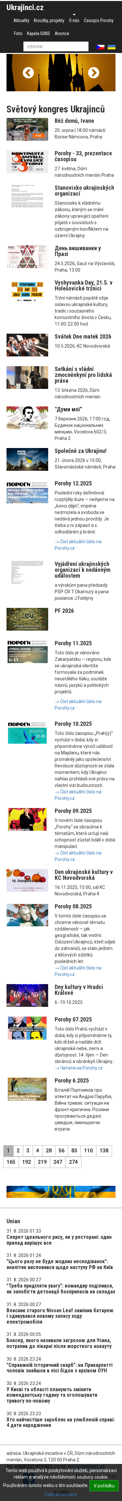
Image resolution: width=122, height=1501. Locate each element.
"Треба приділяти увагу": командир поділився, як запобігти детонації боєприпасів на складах (61, 1289)
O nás (74, 20)
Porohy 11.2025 (73, 643)
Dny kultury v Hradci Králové (79, 989)
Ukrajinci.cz (25, 7)
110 (88, 1151)
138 (104, 1151)
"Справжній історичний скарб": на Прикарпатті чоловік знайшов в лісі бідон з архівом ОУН (60, 1368)
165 (11, 1162)
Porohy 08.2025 (73, 906)
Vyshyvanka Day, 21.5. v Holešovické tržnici (84, 285)
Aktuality (21, 20)
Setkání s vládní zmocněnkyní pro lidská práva (83, 375)
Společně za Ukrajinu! (81, 450)
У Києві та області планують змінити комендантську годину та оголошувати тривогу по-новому (52, 1395)
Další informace (61, 1494)
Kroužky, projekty (49, 20)
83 (74, 1151)
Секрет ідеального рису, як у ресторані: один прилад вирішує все (59, 1240)
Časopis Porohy (99, 20)
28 (49, 1151)
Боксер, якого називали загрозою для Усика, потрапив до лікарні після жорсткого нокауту (59, 1343)
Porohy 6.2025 (72, 1080)
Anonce (62, 33)
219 (42, 1162)
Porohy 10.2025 (73, 723)
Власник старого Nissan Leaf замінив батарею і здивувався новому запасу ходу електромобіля (60, 1316)
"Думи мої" (68, 409)
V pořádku (104, 1485)
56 (61, 1151)
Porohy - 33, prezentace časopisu (83, 156)
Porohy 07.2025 (73, 1019)
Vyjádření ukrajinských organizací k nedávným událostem (82, 569)
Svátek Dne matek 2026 (83, 336)
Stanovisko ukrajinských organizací (84, 190)
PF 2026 (64, 610)
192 (26, 1162)
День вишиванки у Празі (78, 251)
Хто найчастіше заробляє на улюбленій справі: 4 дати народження (61, 1423)
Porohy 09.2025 (73, 810)
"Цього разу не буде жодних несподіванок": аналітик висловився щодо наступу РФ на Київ (60, 1264)
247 (57, 1162)
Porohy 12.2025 (73, 483)
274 (73, 1162)
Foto (18, 33)
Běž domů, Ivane (74, 120)
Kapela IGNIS (38, 33)
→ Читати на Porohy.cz (79, 1068)
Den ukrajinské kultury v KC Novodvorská (84, 874)
